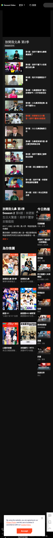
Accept (24, 530)
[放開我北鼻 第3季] (10, 264)
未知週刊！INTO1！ (28, 347)
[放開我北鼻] (28, 264)
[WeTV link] (8, 5)
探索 (34, 5)
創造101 (6, 313)
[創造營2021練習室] (28, 299)
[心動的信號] (10, 333)
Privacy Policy (11, 522)
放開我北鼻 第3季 (10, 278)
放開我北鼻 (24, 278)
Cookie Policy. (26, 525)
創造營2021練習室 (27, 313)
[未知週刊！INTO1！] (28, 333)
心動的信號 (7, 347)
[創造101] (10, 299)
